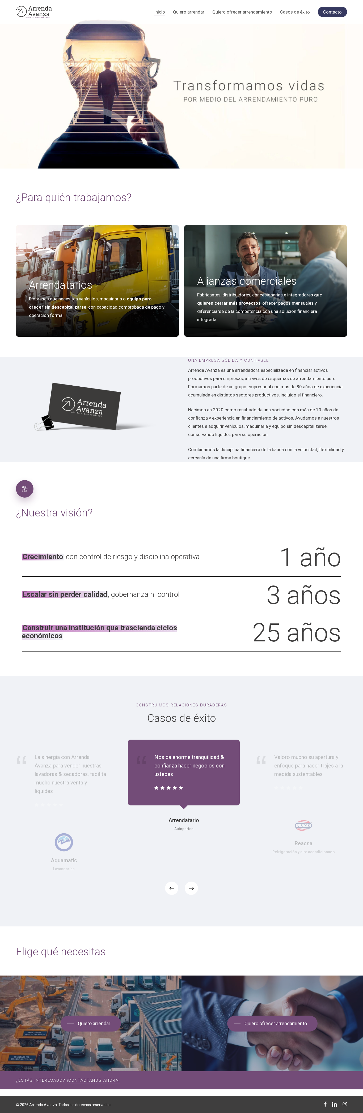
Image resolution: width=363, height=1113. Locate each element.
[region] (181, 820)
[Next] (191, 888)
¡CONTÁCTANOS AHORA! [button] (93, 1080)
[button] (90, 1024)
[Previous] (171, 888)
